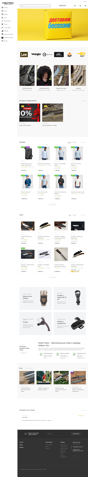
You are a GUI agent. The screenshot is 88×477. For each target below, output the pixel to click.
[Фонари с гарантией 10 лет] (78, 298)
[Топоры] (43, 323)
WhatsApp (75, 459)
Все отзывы (83, 410)
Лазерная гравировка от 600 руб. (49, 125)
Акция (61, 453)
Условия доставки (63, 446)
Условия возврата (49, 444)
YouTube (82, 456)
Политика (47, 448)
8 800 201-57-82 (62, 5)
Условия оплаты (63, 444)
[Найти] (48, 5)
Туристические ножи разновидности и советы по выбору (61, 390)
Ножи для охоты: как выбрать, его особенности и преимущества (78, 390)
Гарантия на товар (64, 448)
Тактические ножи (27, 88)
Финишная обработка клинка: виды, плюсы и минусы (26, 390)
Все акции (84, 100)
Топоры (25, 322)
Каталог (21, 442)
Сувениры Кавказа (44, 88)
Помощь (62, 442)
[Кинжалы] (78, 75)
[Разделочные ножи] (61, 75)
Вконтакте (72, 456)
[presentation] (19, 419)
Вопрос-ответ (63, 450)
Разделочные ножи (61, 88)
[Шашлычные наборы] (43, 298)
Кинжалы (78, 88)
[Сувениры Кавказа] (44, 75)
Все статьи (83, 368)
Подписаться (76, 433)
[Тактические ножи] (27, 75)
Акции (21, 444)
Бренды (21, 447)
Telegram (78, 456)
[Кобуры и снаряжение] (78, 323)
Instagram (75, 456)
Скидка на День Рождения (25, 125)
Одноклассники (72, 459)
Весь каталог (83, 142)
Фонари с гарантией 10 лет (61, 297)
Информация (49, 442)
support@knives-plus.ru (78, 446)
